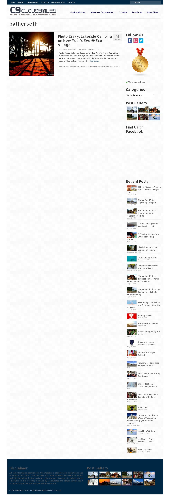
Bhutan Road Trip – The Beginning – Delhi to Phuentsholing (143, 292)
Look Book (137, 12)
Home (13, 2)
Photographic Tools (58, 2)
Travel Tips (45, 2)
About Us (21, 2)
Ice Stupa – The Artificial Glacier (145, 440)
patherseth (105, 66)
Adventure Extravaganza (101, 12)
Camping (62, 66)
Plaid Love (143, 407)
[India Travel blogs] (140, 62)
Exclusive (122, 12)
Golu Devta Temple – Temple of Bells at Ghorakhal (142, 397)
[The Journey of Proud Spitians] (115, 482)
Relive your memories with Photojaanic (148, 267)
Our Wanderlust (33, 2)
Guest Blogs (152, 12)
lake (78, 66)
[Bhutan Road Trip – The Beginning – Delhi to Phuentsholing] (131, 117)
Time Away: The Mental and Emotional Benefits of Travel (143, 305)
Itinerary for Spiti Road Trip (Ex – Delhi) (148, 364)
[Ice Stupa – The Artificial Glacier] (92, 482)
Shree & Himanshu (68, 49)
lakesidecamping (94, 66)
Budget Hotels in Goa (148, 323)
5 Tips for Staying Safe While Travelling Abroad (143, 237)
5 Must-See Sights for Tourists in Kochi (148, 225)
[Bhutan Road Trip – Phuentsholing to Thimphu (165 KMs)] (142, 109)
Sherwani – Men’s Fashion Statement (146, 343)
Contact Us (71, 2)
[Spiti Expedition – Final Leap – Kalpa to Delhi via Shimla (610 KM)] (126, 482)
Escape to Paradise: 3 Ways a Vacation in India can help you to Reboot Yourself (142, 419)
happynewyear (71, 66)
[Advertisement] (142, 158)
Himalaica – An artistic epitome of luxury (148, 248)
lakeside (84, 66)
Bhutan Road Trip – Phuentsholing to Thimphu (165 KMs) (141, 213)
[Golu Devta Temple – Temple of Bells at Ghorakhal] (142, 117)
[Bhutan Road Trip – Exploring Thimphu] (131, 109)
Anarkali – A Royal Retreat (146, 353)
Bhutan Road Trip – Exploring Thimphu (147, 201)
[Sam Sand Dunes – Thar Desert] (104, 482)
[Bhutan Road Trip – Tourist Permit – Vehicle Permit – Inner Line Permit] (154, 109)
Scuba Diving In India (147, 258)
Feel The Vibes (145, 449)
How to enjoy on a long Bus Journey (149, 374)
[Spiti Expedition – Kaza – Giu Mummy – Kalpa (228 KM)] (149, 482)
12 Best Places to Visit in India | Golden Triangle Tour (144, 189)
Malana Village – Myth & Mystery (149, 332)
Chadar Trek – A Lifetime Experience (147, 385)
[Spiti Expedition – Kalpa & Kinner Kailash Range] (137, 482)
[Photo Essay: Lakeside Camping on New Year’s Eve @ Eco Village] (31, 53)
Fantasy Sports (145, 315)
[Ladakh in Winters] (154, 117)
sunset (117, 66)
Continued (94, 61)
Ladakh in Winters (146, 431)
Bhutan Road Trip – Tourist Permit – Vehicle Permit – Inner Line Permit (144, 279)
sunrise (112, 66)
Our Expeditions (77, 12)
